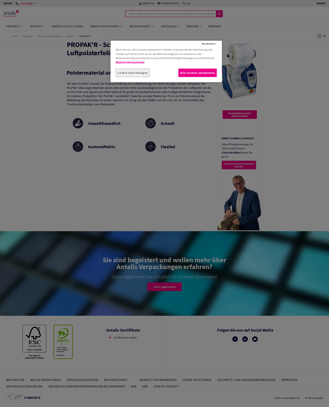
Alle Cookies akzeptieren (197, 72)
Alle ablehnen (208, 43)
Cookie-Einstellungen (133, 72)
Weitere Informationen (130, 62)
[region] (166, 61)
